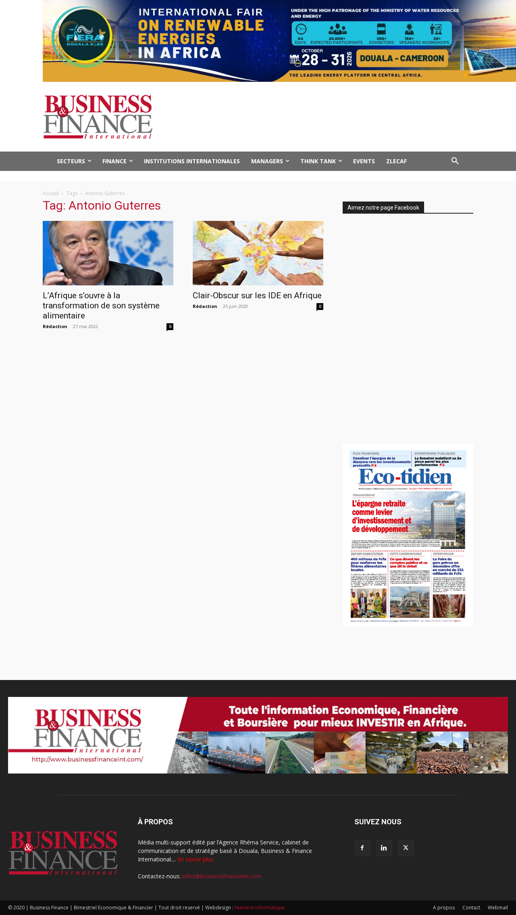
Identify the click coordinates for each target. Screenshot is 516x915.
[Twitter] (406, 848)
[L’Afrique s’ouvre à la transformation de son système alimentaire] (108, 253)
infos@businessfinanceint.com (221, 876)
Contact (471, 907)
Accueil (51, 193)
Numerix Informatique (260, 907)
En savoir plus (195, 859)
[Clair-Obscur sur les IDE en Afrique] (258, 253)
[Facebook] (362, 848)
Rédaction (55, 326)
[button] (455, 161)
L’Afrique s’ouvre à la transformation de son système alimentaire (101, 305)
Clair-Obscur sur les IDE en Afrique (257, 295)
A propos (444, 907)
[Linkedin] (384, 848)
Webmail (498, 907)
